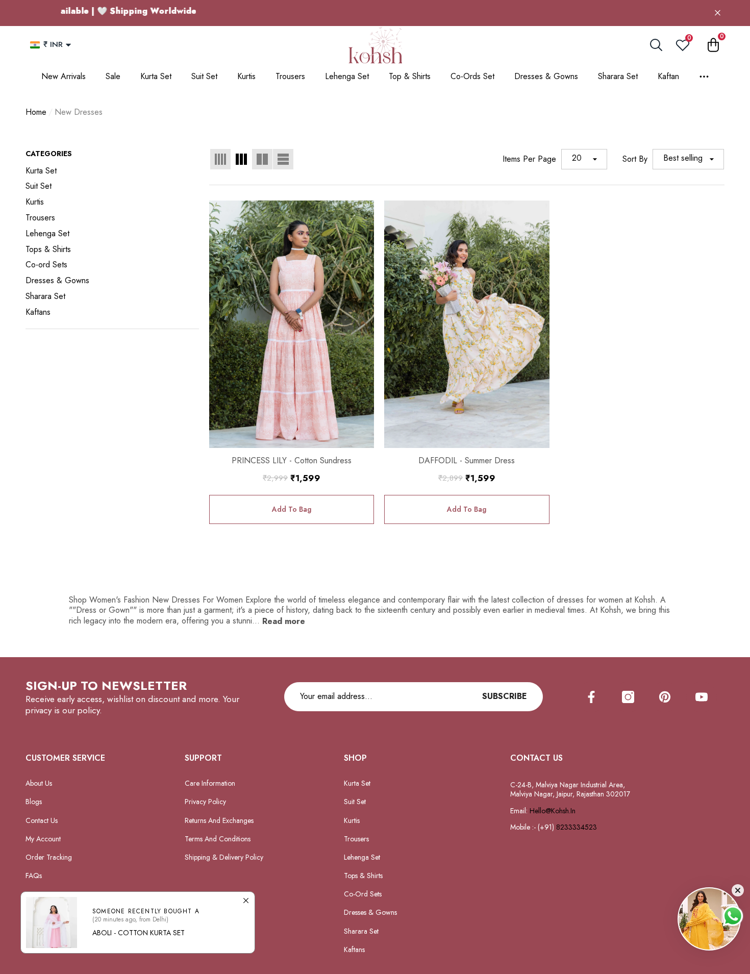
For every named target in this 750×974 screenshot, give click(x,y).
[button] (68, 45)
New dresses (79, 112)
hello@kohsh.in (553, 811)
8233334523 (577, 827)
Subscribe (504, 696)
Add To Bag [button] (291, 509)
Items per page (529, 159)
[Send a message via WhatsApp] (733, 916)
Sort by (634, 159)
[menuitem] (112, 171)
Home (36, 112)
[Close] (717, 13)
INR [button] (53, 44)
